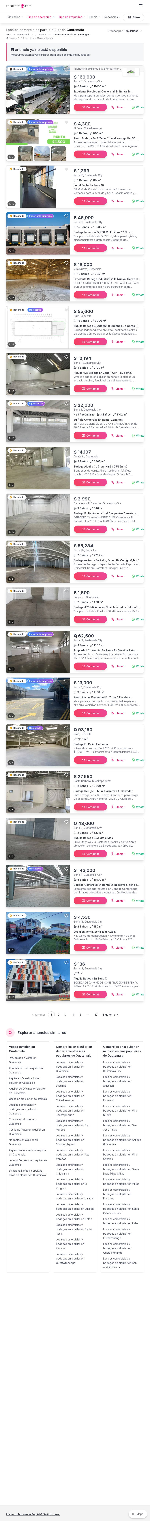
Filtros (136, 17)
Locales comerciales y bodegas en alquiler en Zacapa (70, 1244)
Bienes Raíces (25, 34)
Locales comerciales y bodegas (70, 34)
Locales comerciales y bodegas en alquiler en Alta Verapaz (72, 1154)
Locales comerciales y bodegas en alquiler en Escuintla (70, 1081)
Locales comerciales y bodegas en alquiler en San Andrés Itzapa (120, 1263)
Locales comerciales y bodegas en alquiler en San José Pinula (120, 1125)
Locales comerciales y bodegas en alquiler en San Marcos (72, 1125)
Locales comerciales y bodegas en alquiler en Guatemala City (117, 1067)
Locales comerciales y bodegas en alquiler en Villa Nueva (120, 1110)
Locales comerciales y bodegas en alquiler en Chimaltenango (70, 1096)
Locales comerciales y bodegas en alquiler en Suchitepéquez (70, 1140)
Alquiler (43, 34)
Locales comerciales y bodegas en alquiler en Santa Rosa (74, 1229)
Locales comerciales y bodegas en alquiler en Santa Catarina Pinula (121, 1209)
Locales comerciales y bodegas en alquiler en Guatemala (23, 1109)
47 (96, 1014)
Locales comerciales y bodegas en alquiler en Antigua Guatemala (122, 1140)
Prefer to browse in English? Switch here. (33, 1514)
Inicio (9, 34)
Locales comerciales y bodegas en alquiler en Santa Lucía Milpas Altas (121, 1169)
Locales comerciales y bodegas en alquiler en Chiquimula (70, 1169)
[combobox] (125, 31)
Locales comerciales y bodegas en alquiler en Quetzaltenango (70, 1258)
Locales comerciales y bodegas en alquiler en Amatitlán (117, 1081)
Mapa (140, 1514)
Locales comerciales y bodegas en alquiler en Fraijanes (117, 1194)
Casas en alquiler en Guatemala (28, 1098)
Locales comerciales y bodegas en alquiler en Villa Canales (120, 1154)
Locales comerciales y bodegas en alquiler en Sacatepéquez (70, 1110)
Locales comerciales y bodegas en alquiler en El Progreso (71, 1184)
